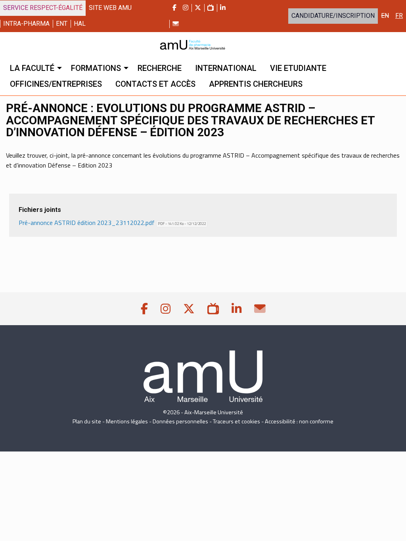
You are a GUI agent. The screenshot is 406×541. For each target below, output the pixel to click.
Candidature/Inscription (333, 15)
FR (399, 15)
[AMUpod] (210, 8)
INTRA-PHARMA (26, 23)
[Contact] (175, 24)
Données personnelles (180, 421)
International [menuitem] (226, 68)
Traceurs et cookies (236, 421)
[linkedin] (223, 8)
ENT (61, 23)
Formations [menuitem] (96, 68)
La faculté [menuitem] (32, 68)
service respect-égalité (42, 7)
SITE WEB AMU (110, 7)
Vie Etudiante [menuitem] (298, 68)
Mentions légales (127, 421)
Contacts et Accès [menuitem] (155, 84)
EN (385, 15)
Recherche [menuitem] (160, 68)
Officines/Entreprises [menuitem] (56, 84)
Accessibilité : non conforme (299, 421)
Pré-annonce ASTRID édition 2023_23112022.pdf (114, 222)
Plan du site (87, 421)
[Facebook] (174, 8)
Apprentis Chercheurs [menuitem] (256, 84)
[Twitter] (198, 8)
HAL (80, 23)
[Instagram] (186, 8)
